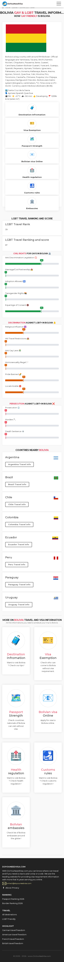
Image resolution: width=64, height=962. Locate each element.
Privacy (15, 888)
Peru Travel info (16, 564)
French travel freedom (13, 939)
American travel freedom (14, 934)
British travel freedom (12, 943)
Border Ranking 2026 (12, 903)
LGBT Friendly (8, 919)
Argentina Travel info (19, 464)
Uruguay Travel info (18, 604)
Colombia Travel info (19, 524)
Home (7, 7)
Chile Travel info (17, 504)
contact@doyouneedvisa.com (18, 883)
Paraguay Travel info (19, 584)
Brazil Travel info (17, 484)
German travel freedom (13, 930)
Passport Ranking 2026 (13, 899)
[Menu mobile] (59, 4)
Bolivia (14, 7)
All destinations (9, 914)
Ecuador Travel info (18, 544)
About (8, 888)
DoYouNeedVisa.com (15, 3)
